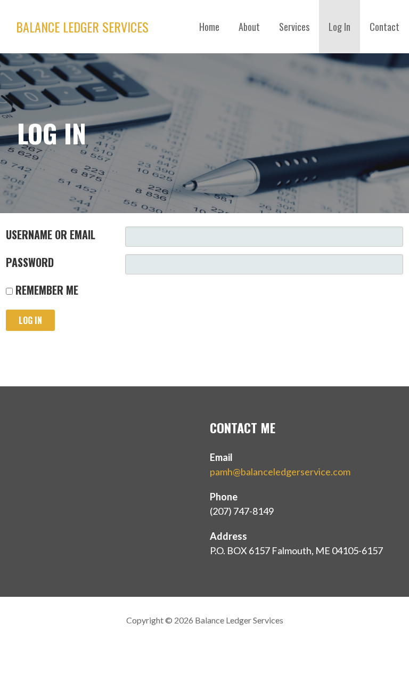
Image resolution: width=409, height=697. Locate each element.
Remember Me (45, 290)
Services (294, 27)
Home (209, 27)
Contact (384, 27)
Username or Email (50, 234)
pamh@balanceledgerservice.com (280, 471)
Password (30, 262)
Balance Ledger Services (82, 26)
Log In (339, 27)
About (249, 27)
